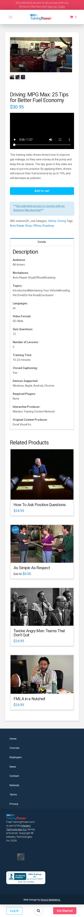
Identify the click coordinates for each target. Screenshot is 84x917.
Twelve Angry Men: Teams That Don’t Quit (39, 633)
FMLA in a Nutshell (29, 698)
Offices (37, 225)
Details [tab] (42, 241)
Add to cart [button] (44, 493)
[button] (10, 17)
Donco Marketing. (51, 899)
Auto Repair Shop (21, 225)
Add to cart (42, 191)
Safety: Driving (57, 220)
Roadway (48, 225)
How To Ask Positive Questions (39, 504)
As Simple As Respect (31, 567)
